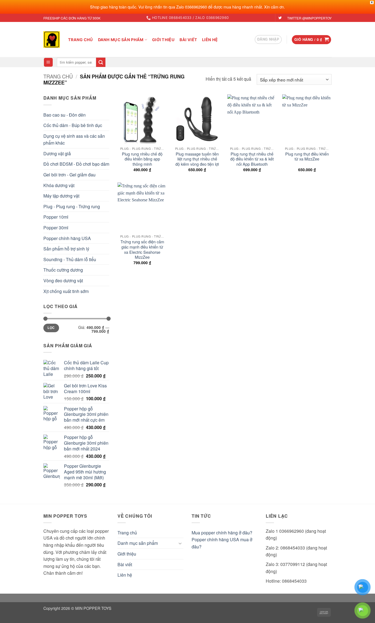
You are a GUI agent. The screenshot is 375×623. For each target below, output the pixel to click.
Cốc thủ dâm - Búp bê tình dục (72, 125)
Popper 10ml (55, 217)
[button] (268, 39)
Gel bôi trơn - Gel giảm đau (69, 174)
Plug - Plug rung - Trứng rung (71, 206)
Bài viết (188, 39)
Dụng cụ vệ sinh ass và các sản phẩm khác (74, 139)
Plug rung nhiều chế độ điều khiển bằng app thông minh (142, 159)
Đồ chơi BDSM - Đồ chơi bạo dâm (76, 164)
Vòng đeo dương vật (63, 280)
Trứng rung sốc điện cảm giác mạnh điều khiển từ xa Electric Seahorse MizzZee (142, 249)
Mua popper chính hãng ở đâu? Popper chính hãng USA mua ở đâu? (222, 539)
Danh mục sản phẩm (121, 39)
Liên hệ (210, 39)
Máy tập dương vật (61, 196)
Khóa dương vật (58, 185)
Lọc (51, 327)
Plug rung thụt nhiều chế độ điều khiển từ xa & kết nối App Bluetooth (252, 159)
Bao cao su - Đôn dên (64, 115)
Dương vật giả (57, 153)
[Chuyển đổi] (180, 543)
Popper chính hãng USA (67, 238)
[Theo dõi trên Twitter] (280, 18)
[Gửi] (100, 62)
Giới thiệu (163, 39)
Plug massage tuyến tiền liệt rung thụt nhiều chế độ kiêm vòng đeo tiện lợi (197, 159)
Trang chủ (80, 39)
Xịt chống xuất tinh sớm (66, 291)
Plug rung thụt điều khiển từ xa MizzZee (307, 156)
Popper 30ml (55, 227)
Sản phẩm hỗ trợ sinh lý (66, 249)
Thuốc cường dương (63, 270)
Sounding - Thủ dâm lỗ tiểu (69, 259)
